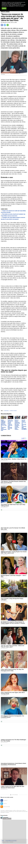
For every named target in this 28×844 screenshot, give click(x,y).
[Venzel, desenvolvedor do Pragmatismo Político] (5, 817)
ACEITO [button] (4, 8)
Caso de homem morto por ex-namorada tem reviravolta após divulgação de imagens (24, 425)
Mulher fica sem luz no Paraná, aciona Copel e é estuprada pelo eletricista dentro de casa (10, 425)
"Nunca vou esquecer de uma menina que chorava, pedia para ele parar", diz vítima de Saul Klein (12, 17)
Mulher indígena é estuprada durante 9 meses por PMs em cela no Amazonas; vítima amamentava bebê (3, 425)
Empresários (6, 410)
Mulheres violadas (5, 11)
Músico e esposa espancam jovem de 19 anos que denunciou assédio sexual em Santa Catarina (17, 425)
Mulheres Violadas (13, 410)
